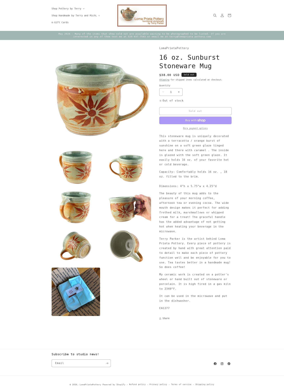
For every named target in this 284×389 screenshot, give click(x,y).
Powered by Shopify (114, 385)
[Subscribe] (107, 363)
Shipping (164, 80)
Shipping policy (204, 384)
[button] (68, 8)
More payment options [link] (195, 128)
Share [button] (166, 318)
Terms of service (181, 384)
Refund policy (137, 384)
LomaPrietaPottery (90, 385)
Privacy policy (158, 384)
